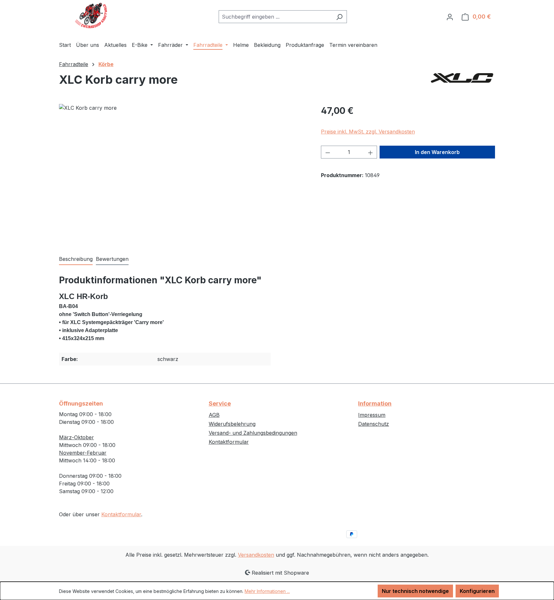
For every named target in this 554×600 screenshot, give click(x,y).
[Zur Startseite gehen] (91, 15)
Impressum (371, 415)
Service (220, 403)
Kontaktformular (121, 514)
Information (374, 403)
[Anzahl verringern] (327, 152)
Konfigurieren (477, 591)
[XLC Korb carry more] (183, 173)
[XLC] (463, 82)
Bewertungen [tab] (112, 259)
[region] (184, 173)
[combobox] (275, 16)
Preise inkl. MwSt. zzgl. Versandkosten (368, 131)
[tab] (76, 259)
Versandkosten (256, 555)
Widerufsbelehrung (232, 424)
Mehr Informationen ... (267, 591)
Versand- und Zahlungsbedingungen (253, 433)
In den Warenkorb (437, 152)
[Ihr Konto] (449, 16)
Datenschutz (373, 424)
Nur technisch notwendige (415, 591)
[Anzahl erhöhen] (370, 152)
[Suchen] (339, 16)
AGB (214, 415)
